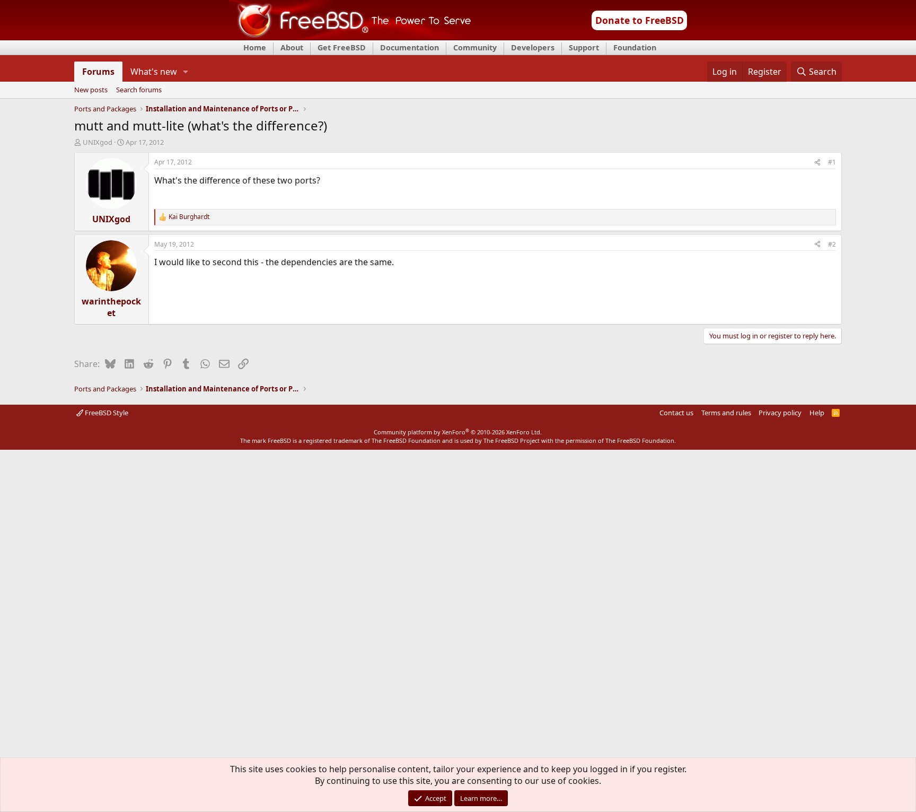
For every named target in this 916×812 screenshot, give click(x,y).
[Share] (817, 162)
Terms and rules (726, 412)
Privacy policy (780, 412)
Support (584, 47)
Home (254, 47)
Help (816, 412)
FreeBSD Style (105, 412)
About (291, 47)
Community (475, 47)
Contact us (676, 412)
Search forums (139, 90)
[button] (185, 72)
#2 (832, 244)
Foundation (634, 47)
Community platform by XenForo (458, 432)
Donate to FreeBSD (639, 20)
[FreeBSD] (350, 36)
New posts (91, 90)
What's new (153, 71)
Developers (532, 47)
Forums (98, 71)
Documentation (409, 47)
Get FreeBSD (342, 47)
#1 (832, 162)
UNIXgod (97, 142)
